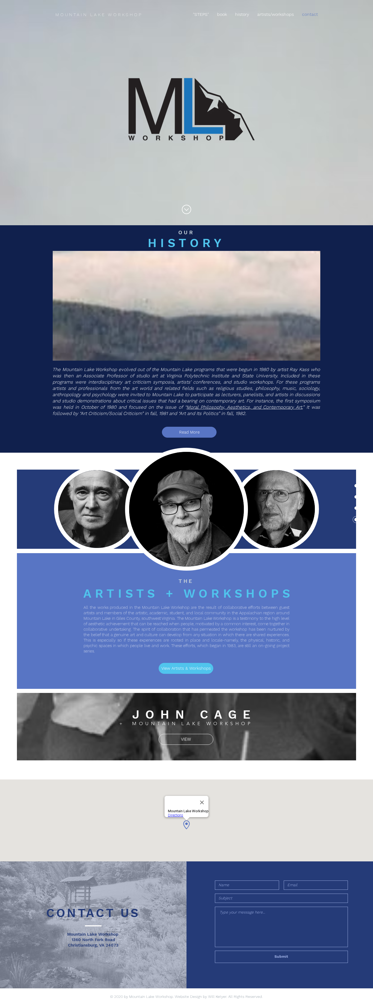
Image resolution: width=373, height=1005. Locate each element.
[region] (97, 509)
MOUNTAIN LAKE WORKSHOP (99, 14)
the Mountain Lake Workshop (161, 607)
